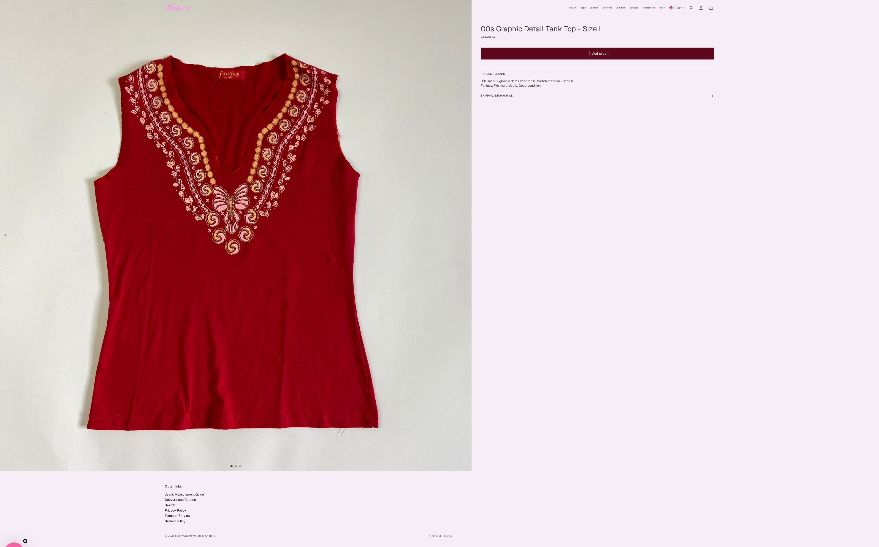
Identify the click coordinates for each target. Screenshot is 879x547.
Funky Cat (181, 536)
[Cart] (711, 8)
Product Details (493, 74)
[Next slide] (466, 236)
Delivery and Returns (180, 500)
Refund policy (175, 521)
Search (170, 505)
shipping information (497, 95)
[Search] (691, 8)
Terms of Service (177, 516)
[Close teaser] (25, 522)
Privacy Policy (175, 510)
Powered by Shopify (202, 536)
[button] (14, 532)
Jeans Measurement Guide (184, 494)
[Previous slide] (5, 236)
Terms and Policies (439, 536)
